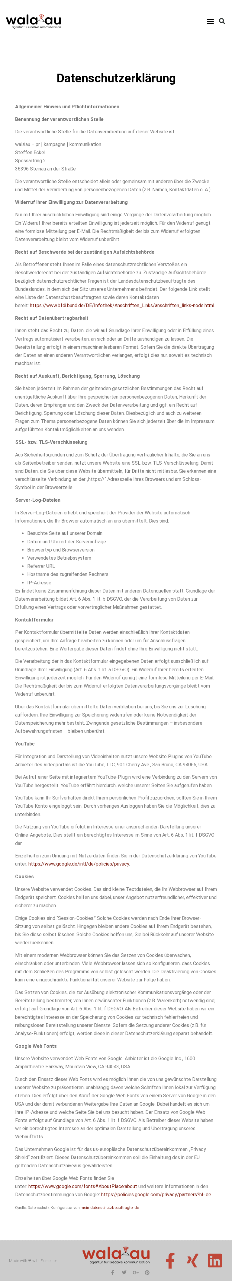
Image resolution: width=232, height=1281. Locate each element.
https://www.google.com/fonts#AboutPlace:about (82, 1186)
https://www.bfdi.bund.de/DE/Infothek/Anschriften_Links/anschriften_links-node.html (122, 305)
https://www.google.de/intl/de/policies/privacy (78, 864)
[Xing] (193, 1261)
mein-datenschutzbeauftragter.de (110, 1207)
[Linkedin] (215, 1261)
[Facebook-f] (170, 1261)
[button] (210, 21)
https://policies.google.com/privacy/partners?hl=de (156, 1194)
